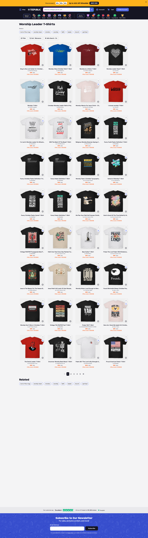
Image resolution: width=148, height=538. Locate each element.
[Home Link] (34, 10)
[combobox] (66, 10)
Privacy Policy (70, 532)
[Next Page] (83, 374)
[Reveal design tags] (43, 65)
